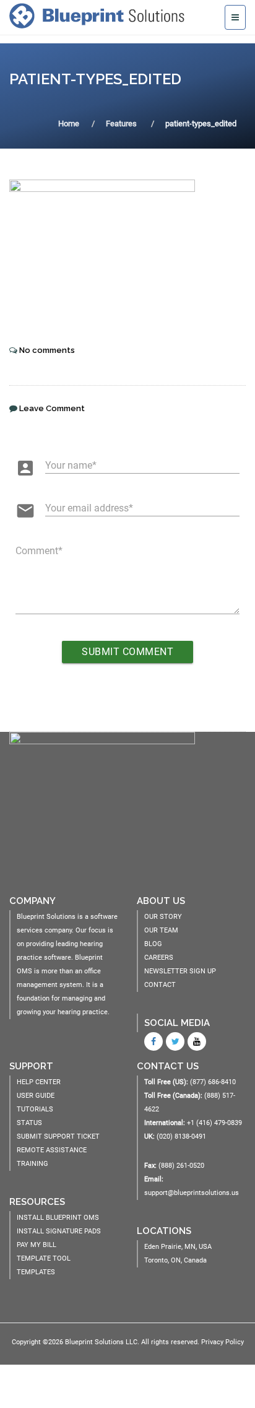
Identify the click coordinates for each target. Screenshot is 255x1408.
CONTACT (160, 985)
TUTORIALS (35, 1109)
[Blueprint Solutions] (100, 15)
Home (68, 123)
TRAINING (32, 1164)
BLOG (153, 944)
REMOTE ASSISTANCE (52, 1150)
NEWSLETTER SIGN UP (180, 971)
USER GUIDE (35, 1096)
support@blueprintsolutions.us (191, 1193)
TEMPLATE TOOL (44, 1258)
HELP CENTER (39, 1082)
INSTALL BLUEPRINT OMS (58, 1218)
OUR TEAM (161, 930)
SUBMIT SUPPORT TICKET (58, 1136)
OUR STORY (163, 917)
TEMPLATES (36, 1272)
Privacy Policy (222, 1342)
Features (121, 123)
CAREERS (158, 958)
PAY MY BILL (36, 1245)
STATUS (29, 1123)
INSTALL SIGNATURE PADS (59, 1231)
